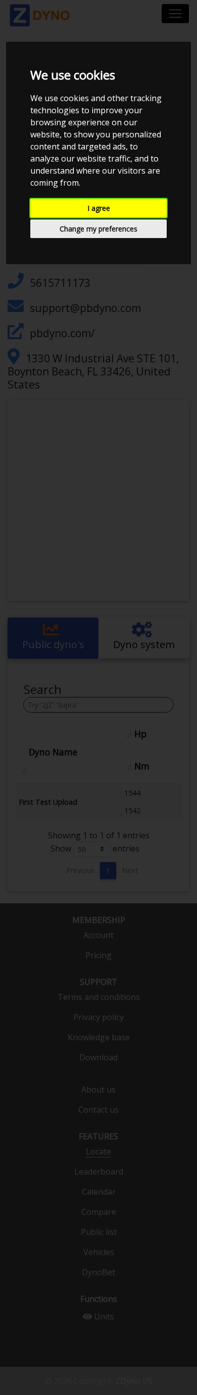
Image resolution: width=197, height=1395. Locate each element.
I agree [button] (98, 208)
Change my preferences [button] (98, 229)
